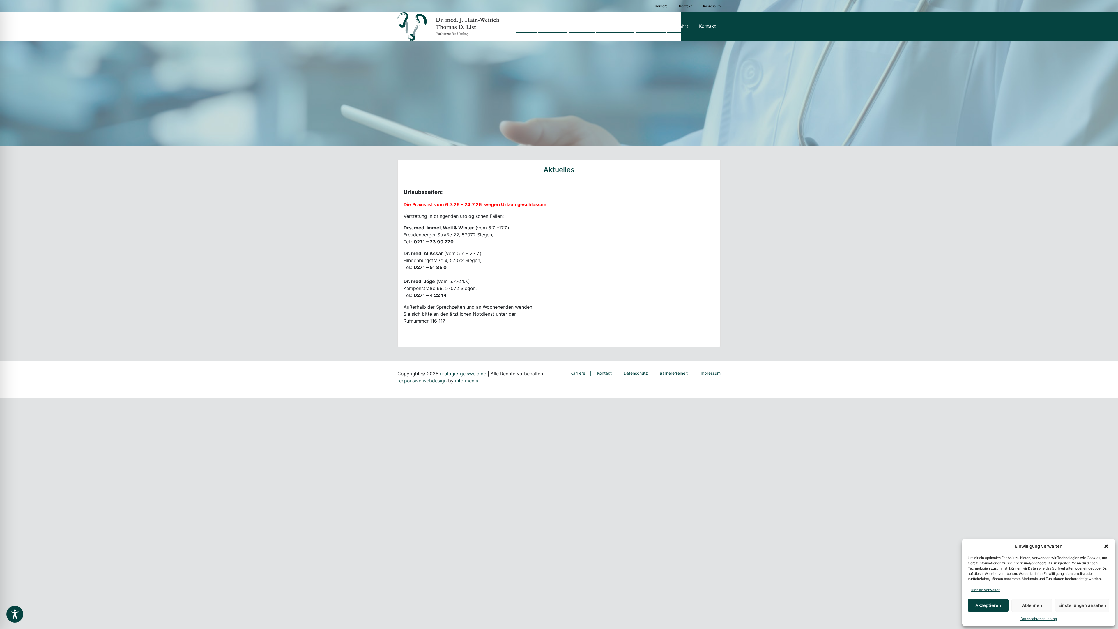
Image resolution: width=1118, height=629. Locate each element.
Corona (582, 26)
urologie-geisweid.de (463, 374)
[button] (1106, 546)
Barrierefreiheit (674, 373)
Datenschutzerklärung (1038, 618)
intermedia (466, 381)
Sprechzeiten (615, 26)
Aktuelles (553, 26)
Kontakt (685, 6)
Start (526, 26)
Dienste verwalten (985, 590)
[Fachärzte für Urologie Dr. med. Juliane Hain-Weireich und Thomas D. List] (448, 26)
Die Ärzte (650, 26)
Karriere (661, 6)
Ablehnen (1032, 605)
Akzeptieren (988, 605)
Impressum (712, 6)
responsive (409, 381)
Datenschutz (636, 373)
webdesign (435, 381)
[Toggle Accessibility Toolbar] (15, 614)
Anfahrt (680, 26)
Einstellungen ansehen (1082, 605)
